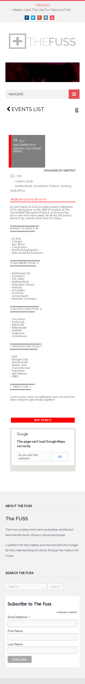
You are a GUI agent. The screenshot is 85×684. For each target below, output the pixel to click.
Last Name (15, 644)
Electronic (33, 148)
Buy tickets (42, 420)
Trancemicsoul (21, 368)
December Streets (23, 284)
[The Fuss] (42, 40)
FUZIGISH (18, 293)
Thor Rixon (18, 319)
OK (60, 457)
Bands (17, 151)
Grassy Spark (20, 296)
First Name (15, 631)
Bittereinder (19, 327)
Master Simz (19, 365)
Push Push (18, 322)
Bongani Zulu (20, 359)
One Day (19, 148)
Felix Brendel (20, 362)
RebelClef (18, 325)
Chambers (18, 276)
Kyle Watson (19, 373)
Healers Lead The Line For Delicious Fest (41, 10)
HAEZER (17, 330)
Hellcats (17, 287)
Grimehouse (19, 336)
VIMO (15, 376)
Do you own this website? (28, 457)
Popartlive (18, 371)
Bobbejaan (19, 273)
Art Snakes (18, 290)
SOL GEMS (18, 279)
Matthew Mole (20, 282)
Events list (27, 109)
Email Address (19, 617)
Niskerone (18, 333)
